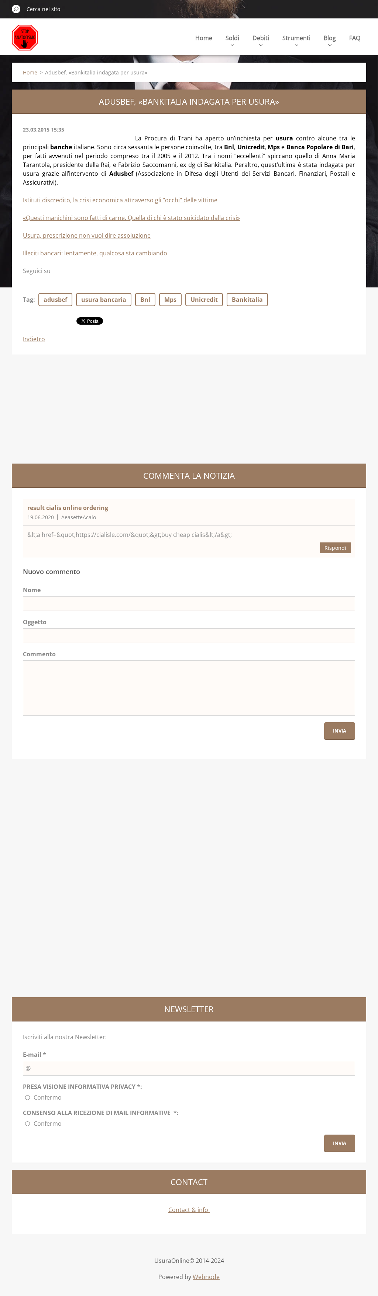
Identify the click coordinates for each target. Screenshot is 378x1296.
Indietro (34, 339)
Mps (170, 300)
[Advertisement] (67, 408)
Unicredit (204, 300)
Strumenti (296, 38)
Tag (28, 300)
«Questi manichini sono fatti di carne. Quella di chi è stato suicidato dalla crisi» (131, 218)
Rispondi (335, 547)
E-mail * (34, 1055)
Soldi (232, 38)
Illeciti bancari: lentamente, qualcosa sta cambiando (95, 253)
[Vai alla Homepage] (25, 41)
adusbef (55, 300)
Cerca (16, 8)
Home (203, 38)
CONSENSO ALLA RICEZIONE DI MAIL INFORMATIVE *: (101, 1113)
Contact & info (189, 1210)
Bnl (145, 300)
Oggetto (35, 622)
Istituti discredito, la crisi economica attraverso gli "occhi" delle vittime (120, 200)
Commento (39, 654)
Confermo (48, 1097)
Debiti (260, 38)
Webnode (206, 1277)
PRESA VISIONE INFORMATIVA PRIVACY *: (82, 1087)
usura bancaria (103, 300)
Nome (32, 590)
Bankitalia (247, 300)
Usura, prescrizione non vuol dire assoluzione (87, 235)
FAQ (354, 38)
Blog (330, 38)
